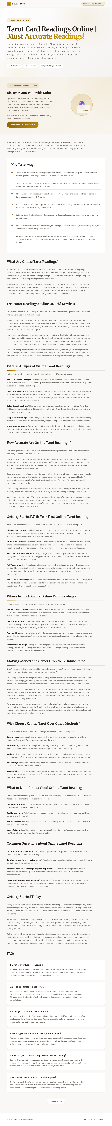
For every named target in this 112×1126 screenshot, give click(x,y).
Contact (101, 1119)
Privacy (92, 1119)
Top (84, 1119)
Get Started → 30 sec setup (23, 124)
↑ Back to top (56, 1101)
